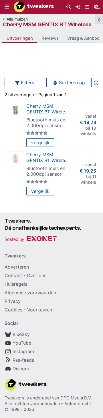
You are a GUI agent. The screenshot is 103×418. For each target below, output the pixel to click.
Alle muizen (17, 19)
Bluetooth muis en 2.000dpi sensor (45, 122)
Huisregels (16, 284)
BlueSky (21, 334)
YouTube (22, 343)
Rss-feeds (23, 360)
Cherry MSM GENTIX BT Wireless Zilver (48, 111)
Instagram (23, 351)
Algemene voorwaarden (30, 292)
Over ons (36, 275)
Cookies (13, 310)
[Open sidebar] (99, 19)
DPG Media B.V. (76, 398)
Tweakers (14, 398)
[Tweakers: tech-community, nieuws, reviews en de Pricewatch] (33, 7)
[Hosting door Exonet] (31, 239)
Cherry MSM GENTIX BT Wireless (47, 24)
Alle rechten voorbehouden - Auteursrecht (48, 403)
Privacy (13, 301)
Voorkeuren (39, 310)
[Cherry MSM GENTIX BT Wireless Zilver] (15, 110)
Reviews (50, 38)
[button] (6, 7)
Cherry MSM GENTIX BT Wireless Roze (48, 160)
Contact (13, 275)
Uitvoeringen (20, 38)
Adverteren (17, 267)
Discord (21, 368)
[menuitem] (68, 7)
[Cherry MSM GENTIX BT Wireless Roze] (15, 159)
